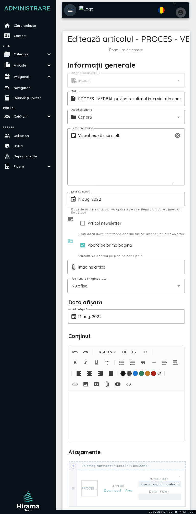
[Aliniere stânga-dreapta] (111, 373)
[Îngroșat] (75, 363)
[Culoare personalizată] (159, 373)
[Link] (75, 384)
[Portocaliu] (147, 373)
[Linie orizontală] (154, 363)
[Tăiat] (107, 363)
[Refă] (86, 352)
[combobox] (126, 80)
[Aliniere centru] (89, 373)
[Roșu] (153, 373)
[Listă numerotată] (132, 363)
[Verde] (141, 373)
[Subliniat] (96, 363)
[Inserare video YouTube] (118, 384)
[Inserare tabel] (175, 363)
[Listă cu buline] (122, 363)
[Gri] (129, 373)
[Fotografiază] (96, 384)
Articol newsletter (104, 223)
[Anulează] (75, 352)
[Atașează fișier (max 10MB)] (107, 384)
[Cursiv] (86, 363)
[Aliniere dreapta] (100, 373)
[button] (179, 80)
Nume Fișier (159, 479)
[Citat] (143, 363)
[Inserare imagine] (86, 384)
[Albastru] (135, 373)
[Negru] (123, 373)
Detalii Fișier (159, 491)
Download (113, 490)
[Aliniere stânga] (79, 373)
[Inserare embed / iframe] (129, 384)
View (128, 490)
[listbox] (28, 96)
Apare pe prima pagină (110, 245)
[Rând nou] (165, 363)
